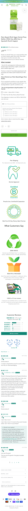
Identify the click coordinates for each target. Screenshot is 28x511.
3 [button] (14, 462)
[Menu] (2, 5)
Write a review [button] (14, 333)
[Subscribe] (26, 482)
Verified (13, 347)
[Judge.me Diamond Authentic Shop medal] (10, 342)
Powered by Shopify (14, 507)
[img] (4, 356)
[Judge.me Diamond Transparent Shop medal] (17, 342)
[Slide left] (2, 1)
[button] (22, 5)
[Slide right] (25, 1)
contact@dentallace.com (10, 438)
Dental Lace (11, 506)
